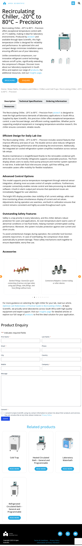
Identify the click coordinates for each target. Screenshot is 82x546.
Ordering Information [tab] (56, 101)
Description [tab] (9, 101)
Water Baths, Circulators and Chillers (23, 89)
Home (3, 89)
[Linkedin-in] (68, 534)
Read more (14, 469)
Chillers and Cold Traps (49, 89)
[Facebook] (60, 534)
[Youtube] (75, 534)
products (35, 70)
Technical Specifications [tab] (30, 101)
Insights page (35, 73)
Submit (5, 419)
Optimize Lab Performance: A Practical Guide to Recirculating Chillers (32, 306)
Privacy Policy (46, 415)
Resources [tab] (9, 106)
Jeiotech (31, 36)
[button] (73, 3)
